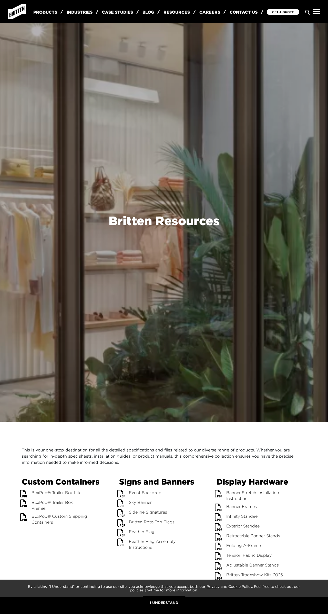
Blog (148, 12)
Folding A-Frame (243, 545)
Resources (176, 12)
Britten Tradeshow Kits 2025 (254, 575)
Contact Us (244, 12)
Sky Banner (140, 502)
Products (45, 12)
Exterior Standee (243, 526)
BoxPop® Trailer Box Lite (56, 492)
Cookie (234, 586)
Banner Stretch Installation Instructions (252, 495)
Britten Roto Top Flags (152, 522)
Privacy (213, 586)
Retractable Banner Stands (253, 536)
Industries (80, 12)
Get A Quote (283, 12)
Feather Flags (143, 532)
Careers (209, 12)
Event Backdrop (145, 492)
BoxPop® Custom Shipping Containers (59, 519)
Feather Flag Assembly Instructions (152, 544)
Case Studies (117, 12)
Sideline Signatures (148, 512)
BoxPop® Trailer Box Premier (52, 505)
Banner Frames (241, 506)
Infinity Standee (242, 516)
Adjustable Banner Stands (252, 565)
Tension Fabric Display (249, 555)
